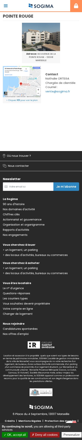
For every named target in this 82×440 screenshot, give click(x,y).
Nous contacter (16, 166)
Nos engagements (15, 235)
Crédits (10, 421)
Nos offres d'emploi (16, 334)
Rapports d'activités (16, 230)
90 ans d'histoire (14, 204)
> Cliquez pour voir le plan (22, 100)
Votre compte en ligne (18, 309)
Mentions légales (29, 421)
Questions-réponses (16, 293)
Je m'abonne (66, 187)
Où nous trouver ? (17, 156)
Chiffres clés (11, 214)
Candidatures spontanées (20, 329)
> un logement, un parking (20, 250)
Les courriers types (15, 298)
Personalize (72, 434)
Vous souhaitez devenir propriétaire (26, 303)
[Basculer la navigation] (5, 6)
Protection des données (60, 421)
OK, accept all (16, 434)
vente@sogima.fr (57, 91)
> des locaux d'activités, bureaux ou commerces (35, 255)
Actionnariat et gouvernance (22, 219)
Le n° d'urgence (13, 288)
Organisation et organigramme (24, 225)
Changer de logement (18, 314)
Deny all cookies (46, 434)
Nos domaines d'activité (19, 209)
